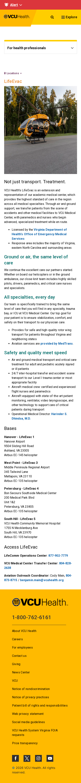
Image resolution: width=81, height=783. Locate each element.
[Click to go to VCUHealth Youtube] (50, 758)
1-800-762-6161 (31, 617)
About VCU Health (24, 631)
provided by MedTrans (56, 343)
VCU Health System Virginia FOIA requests (35, 733)
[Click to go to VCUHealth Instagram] (38, 758)
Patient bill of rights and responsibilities (40, 705)
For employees (22, 647)
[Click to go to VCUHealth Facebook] (15, 758)
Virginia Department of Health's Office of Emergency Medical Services (39, 234)
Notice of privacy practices (30, 697)
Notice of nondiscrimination (31, 689)
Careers (17, 639)
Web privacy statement (28, 714)
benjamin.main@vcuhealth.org (42, 580)
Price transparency (25, 743)
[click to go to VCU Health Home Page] (17, 18)
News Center (21, 672)
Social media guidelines (28, 722)
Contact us (19, 656)
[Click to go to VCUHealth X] (27, 758)
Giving (16, 664)
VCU (15, 680)
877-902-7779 (58, 555)
